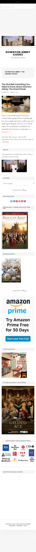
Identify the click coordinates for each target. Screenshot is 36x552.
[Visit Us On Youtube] (22, 201)
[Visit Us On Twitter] (11, 201)
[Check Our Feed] (19, 201)
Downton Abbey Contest (15, 139)
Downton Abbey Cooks (18, 53)
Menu (18, 2)
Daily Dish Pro (20, 524)
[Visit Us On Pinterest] (16, 201)
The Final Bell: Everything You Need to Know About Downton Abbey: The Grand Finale (16, 87)
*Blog (10, 137)
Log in (25, 525)
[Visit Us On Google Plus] (24, 201)
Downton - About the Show (19, 137)
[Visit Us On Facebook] (14, 201)
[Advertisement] (18, 22)
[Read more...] (6, 132)
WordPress (19, 525)
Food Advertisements (16, 190)
